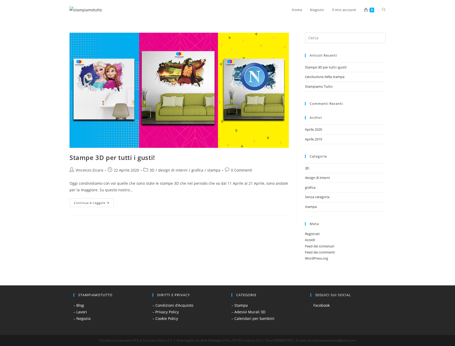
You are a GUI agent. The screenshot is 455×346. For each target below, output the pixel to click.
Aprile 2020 (313, 129)
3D (152, 170)
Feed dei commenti (320, 252)
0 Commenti (241, 170)
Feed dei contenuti (319, 246)
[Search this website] (345, 37)
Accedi (310, 239)
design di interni (172, 170)
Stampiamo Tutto (319, 86)
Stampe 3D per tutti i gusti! (112, 157)
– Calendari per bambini (252, 318)
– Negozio (82, 318)
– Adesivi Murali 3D (248, 311)
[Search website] (383, 10)
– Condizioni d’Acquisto (172, 305)
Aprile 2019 (313, 139)
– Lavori (80, 311)
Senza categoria (317, 196)
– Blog (78, 305)
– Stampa (239, 305)
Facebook (321, 305)
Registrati (312, 233)
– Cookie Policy (165, 318)
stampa (213, 170)
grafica (197, 170)
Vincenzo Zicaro (89, 170)
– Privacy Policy (165, 311)
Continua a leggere (94, 201)
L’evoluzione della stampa (324, 76)
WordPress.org (316, 258)
